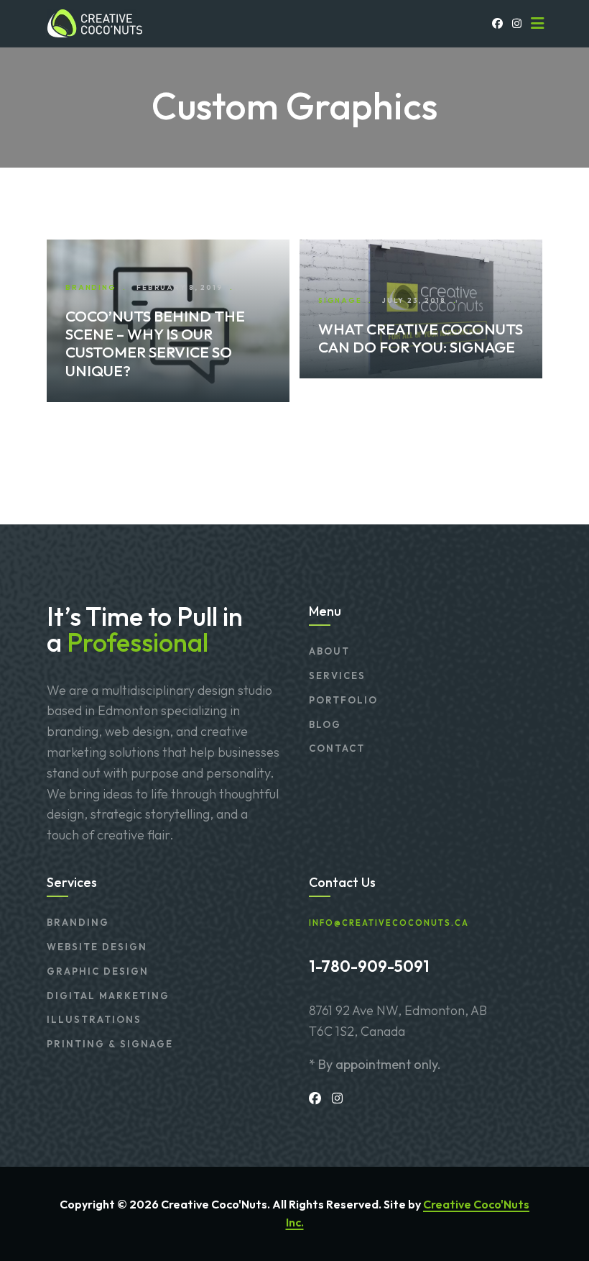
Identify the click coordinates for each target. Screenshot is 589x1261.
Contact (337, 748)
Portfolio (343, 700)
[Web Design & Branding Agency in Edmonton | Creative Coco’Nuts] (93, 23)
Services (337, 675)
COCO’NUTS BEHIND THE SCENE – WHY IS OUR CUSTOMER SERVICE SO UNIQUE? (155, 343)
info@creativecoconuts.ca (389, 923)
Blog (325, 724)
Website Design (97, 946)
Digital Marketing (108, 995)
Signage (339, 300)
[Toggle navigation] (537, 23)
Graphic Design (98, 971)
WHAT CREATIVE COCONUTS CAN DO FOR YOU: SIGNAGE (420, 337)
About (329, 651)
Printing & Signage (110, 1044)
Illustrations (94, 1019)
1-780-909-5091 (369, 966)
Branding (90, 287)
